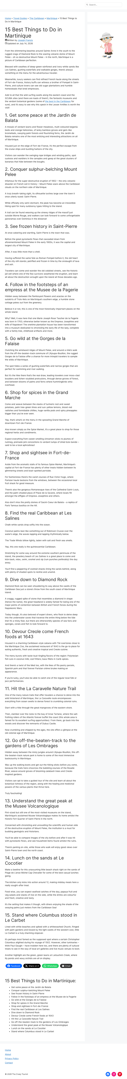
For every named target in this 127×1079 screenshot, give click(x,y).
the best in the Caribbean (58, 101)
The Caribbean (36, 18)
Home (8, 18)
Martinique (52, 18)
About (8, 1054)
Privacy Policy (12, 1058)
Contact (9, 1063)
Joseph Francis (25, 40)
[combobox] (103, 4)
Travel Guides (20, 18)
